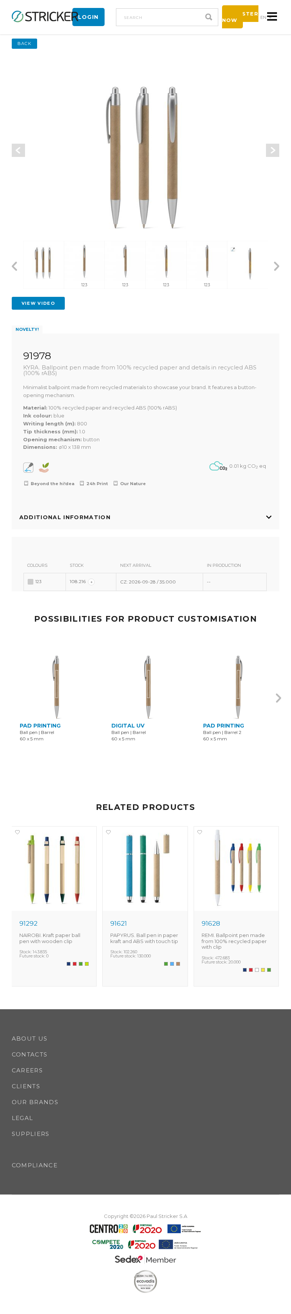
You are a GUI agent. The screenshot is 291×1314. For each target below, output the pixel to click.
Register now (240, 17)
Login (88, 17)
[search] (210, 17)
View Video (38, 303)
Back (24, 43)
